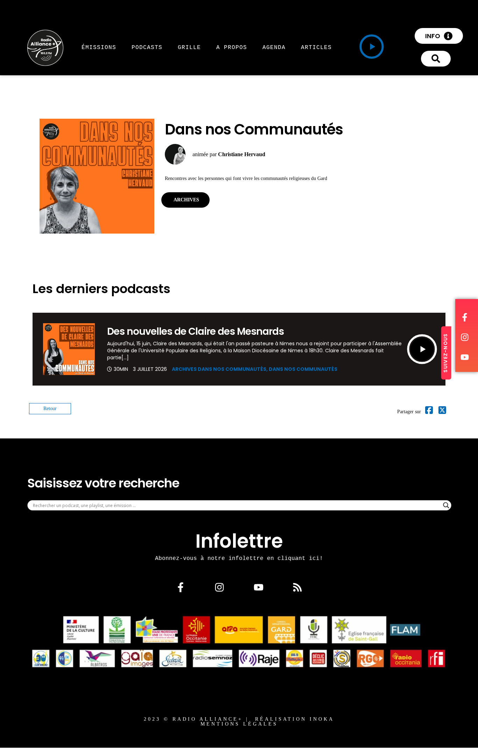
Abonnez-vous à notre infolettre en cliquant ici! (239, 558)
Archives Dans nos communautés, (220, 369)
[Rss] (297, 587)
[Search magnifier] (446, 505)
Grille (189, 47)
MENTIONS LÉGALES (239, 724)
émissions (99, 47)
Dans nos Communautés (303, 369)
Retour (50, 408)
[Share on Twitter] (442, 411)
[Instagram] (219, 587)
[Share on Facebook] (429, 411)
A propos (231, 47)
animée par (228, 154)
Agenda (274, 47)
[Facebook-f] (180, 587)
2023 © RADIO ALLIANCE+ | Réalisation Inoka (239, 719)
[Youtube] (258, 587)
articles (316, 47)
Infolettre (239, 541)
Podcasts (147, 47)
